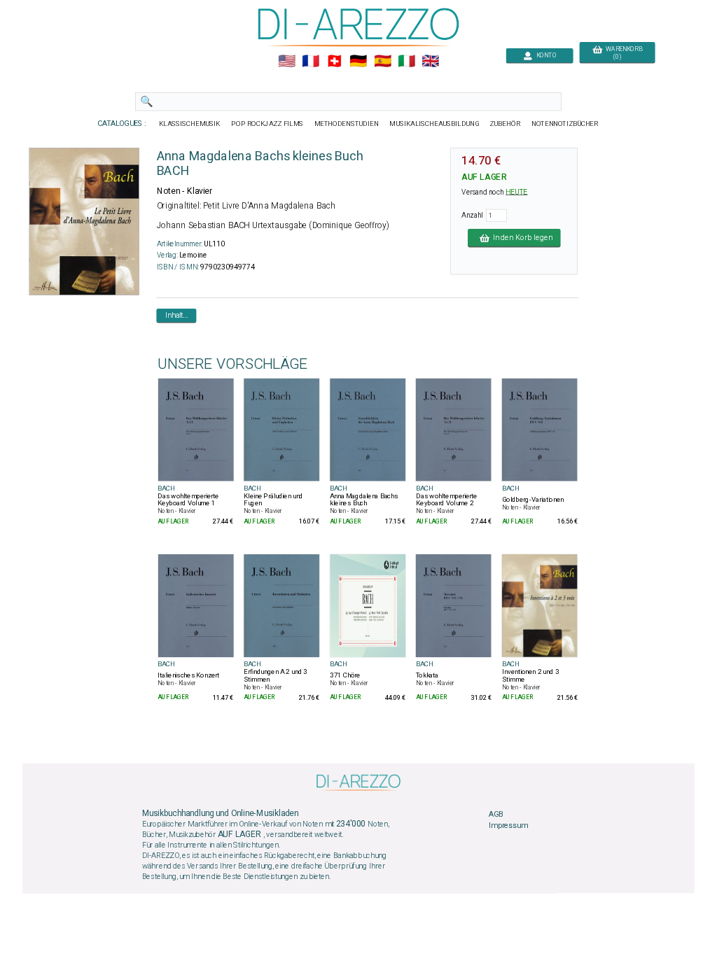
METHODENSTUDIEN (346, 124)
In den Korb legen (520, 238)
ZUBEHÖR (505, 124)
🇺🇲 (286, 61)
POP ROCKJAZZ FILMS (268, 124)
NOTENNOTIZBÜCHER (565, 124)
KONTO (545, 55)
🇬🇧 (430, 61)
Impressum (508, 825)
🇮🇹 (406, 61)
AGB (496, 814)
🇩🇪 (358, 61)
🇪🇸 (382, 61)
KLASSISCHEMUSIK (190, 124)
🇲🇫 (310, 61)
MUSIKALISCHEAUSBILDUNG (434, 124)
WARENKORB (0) (622, 53)
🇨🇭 (334, 61)
